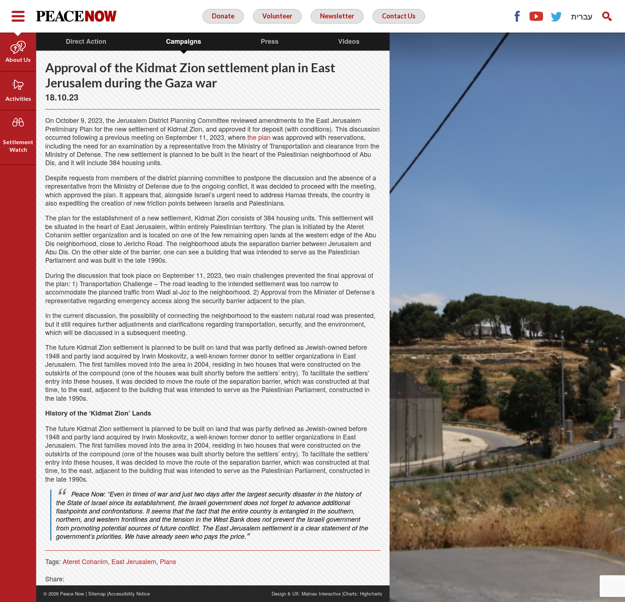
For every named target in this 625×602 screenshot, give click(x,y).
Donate (223, 16)
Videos (349, 41)
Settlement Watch (18, 145)
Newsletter (337, 16)
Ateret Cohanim (85, 561)
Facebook (517, 16)
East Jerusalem (133, 561)
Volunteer (277, 16)
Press (270, 41)
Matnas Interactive (321, 593)
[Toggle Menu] (18, 16)
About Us (18, 59)
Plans (168, 561)
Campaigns (183, 41)
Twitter (556, 16)
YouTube (537, 16)
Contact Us (399, 16)
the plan (259, 137)
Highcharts (371, 593)
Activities (18, 98)
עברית (581, 16)
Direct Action (86, 41)
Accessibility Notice (129, 593)
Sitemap (97, 593)
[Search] (607, 16)
